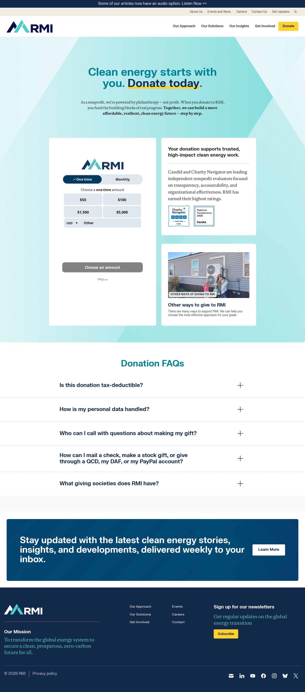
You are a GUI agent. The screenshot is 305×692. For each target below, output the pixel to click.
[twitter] (296, 676)
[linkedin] (242, 676)
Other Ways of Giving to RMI (193, 294)
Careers (241, 11)
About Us (196, 11)
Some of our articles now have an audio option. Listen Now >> (152, 4)
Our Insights (239, 26)
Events (177, 606)
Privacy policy (45, 673)
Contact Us (259, 11)
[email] (231, 676)
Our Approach (184, 26)
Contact (178, 622)
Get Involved (265, 26)
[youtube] (253, 676)
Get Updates (280, 11)
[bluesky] (285, 676)
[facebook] (263, 676)
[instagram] (274, 676)
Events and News (219, 11)
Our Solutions (212, 26)
